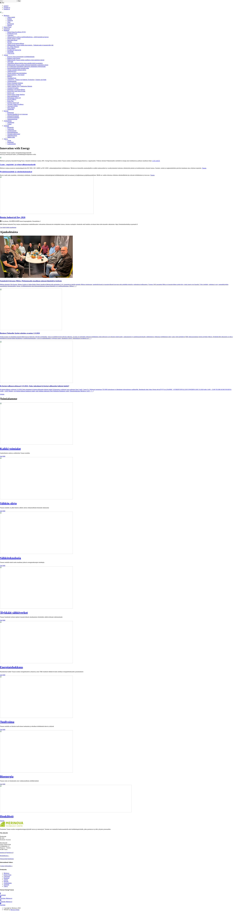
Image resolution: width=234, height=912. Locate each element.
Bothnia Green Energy (13, 58)
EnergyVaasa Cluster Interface (16, 94)
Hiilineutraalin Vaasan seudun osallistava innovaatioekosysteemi (25, 60)
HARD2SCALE (12, 33)
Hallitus (9, 19)
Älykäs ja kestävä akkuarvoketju (16, 70)
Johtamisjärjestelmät (13, 116)
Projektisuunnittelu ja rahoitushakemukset (16, 172)
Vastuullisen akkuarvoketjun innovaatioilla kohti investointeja (25, 63)
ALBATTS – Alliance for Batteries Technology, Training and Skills (26, 79)
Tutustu (204, 168)
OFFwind (10, 61)
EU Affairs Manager (13, 47)
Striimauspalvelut (12, 119)
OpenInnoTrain (11, 78)
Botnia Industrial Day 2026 (12, 217)
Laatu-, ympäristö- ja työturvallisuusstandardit (17, 165)
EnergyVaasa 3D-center (14, 84)
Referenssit (10, 112)
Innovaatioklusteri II (13, 96)
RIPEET (9, 76)
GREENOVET (11, 71)
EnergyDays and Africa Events (16, 91)
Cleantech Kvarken (12, 88)
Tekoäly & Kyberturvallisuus (15, 43)
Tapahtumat (10, 122)
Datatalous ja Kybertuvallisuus (16, 89)
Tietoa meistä (11, 17)
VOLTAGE (10, 53)
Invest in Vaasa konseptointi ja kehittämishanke (20, 56)
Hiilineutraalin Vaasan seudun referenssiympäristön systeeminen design (27, 65)
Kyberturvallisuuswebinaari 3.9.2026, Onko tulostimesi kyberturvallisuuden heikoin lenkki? (34, 386)
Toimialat (6, 125)
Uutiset (9, 124)
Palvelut (6, 111)
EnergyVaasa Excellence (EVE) (16, 32)
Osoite (9, 140)
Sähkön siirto (11, 137)
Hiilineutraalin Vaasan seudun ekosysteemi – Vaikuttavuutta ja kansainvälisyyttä (30, 45)
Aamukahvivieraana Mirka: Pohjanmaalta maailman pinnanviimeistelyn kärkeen (31, 281)
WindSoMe (10, 109)
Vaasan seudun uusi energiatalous (17, 73)
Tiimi (8, 22)
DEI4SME (10, 51)
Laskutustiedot (11, 144)
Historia (9, 25)
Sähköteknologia (12, 135)
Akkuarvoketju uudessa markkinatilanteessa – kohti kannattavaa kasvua (28, 37)
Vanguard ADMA (12, 106)
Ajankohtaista (8, 121)
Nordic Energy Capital (13, 38)
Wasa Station (11, 107)
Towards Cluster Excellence (15, 104)
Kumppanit (10, 23)
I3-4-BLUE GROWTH (14, 50)
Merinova (6, 15)
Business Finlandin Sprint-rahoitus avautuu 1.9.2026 (20, 333)
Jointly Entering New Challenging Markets (19, 86)
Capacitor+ (10, 35)
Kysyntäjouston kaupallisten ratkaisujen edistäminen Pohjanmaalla (26, 66)
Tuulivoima (10, 129)
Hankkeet (6, 30)
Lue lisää (3, 227)
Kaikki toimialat (10, 448)
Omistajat (10, 20)
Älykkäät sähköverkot (13, 134)
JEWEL (9, 42)
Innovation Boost (12, 40)
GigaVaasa (7, 28)
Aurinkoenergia (11, 81)
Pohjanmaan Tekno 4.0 (14, 98)
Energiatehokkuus (12, 132)
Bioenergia (10, 127)
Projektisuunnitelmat (13, 117)
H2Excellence (11, 48)
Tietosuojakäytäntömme (7, 859)
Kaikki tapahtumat (11, 227)
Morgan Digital (14, 909)
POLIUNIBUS (11, 99)
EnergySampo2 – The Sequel (15, 74)
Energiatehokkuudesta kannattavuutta (18, 68)
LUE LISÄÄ (156, 161)
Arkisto (6, 55)
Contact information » (6, 866)
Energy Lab (10, 93)
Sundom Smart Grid (13, 102)
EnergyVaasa (7, 27)
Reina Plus (10, 101)
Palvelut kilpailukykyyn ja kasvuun (17, 114)
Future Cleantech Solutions (15, 83)
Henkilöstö (10, 142)
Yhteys (6, 139)
